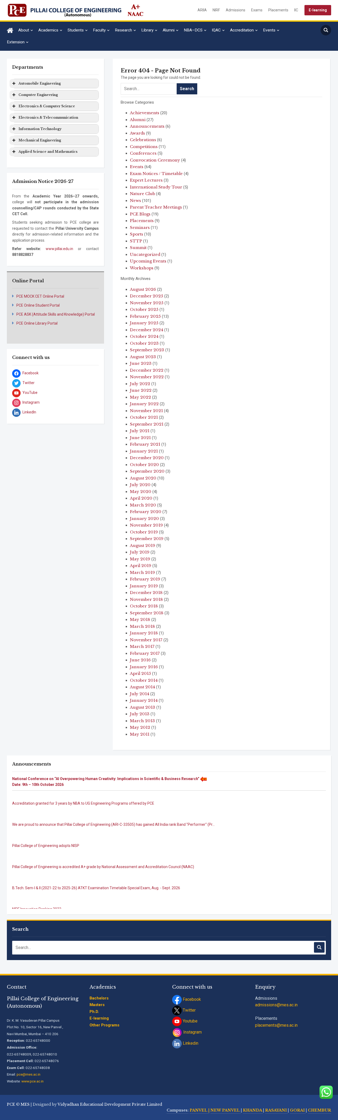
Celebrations (143, 139)
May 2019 (140, 558)
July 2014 (139, 693)
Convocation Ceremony (155, 160)
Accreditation (242, 30)
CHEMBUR (319, 1110)
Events (269, 30)
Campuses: (178, 1110)
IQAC (216, 30)
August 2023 (143, 356)
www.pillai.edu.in (59, 249)
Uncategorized (145, 254)
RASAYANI (276, 1110)
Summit (138, 247)
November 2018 (146, 599)
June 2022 (141, 390)
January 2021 (144, 451)
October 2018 (144, 606)
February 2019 (145, 579)
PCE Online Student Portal (38, 305)
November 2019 (146, 525)
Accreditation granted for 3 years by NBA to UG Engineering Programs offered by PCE (83, 795)
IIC (296, 10)
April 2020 (141, 498)
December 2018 (146, 592)
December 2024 (146, 329)
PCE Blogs (140, 213)
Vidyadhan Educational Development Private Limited (110, 1104)
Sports (136, 234)
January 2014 (144, 700)
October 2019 (144, 531)
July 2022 (140, 383)
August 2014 (142, 686)
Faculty (99, 30)
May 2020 (140, 491)
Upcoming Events (148, 261)
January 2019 (144, 585)
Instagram (192, 1032)
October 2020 (144, 464)
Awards (137, 133)
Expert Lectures (146, 180)
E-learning (318, 10)
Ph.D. (94, 1011)
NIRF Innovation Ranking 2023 (36, 901)
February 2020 (145, 511)
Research (123, 30)
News (135, 200)
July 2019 (139, 552)
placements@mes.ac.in (276, 1025)
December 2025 (146, 295)
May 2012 (140, 727)
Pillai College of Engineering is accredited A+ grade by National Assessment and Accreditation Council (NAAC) (103, 859)
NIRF (216, 10)
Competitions (144, 146)
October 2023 (144, 343)
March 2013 (142, 720)
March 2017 (142, 646)
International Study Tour (156, 187)
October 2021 (144, 417)
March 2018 (142, 626)
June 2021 (140, 437)
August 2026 (143, 289)
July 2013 (139, 713)
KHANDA (253, 1110)
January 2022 (144, 403)
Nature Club (142, 193)
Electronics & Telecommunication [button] (48, 117)
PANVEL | (199, 1110)
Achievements (144, 112)
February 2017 (145, 653)
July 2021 (139, 430)
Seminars (140, 227)
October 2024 (144, 336)
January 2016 (144, 666)
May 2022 (140, 397)
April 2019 (140, 565)
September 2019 (146, 538)
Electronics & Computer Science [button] (46, 106)
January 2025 (144, 322)
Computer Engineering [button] (38, 95)
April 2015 (140, 673)
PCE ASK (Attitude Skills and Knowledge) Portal (55, 314)
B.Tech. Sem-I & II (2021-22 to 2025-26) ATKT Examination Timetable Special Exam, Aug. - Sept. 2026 (96, 880)
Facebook (191, 999)
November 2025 (146, 302)
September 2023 (147, 349)
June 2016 (140, 659)
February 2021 (145, 444)
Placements (278, 10)
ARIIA (202, 10)
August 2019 (142, 545)
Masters (97, 1004)
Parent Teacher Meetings (156, 207)
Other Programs (104, 1025)
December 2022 (146, 370)
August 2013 (142, 707)
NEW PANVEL (225, 1110)
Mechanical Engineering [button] (39, 140)
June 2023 (141, 363)
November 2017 (146, 639)
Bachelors (99, 998)
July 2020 (140, 484)
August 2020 (143, 478)
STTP (136, 240)
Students (76, 30)
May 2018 (140, 619)
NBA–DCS (193, 30)
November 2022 (147, 376)
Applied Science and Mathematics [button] (47, 152)
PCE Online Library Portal (37, 323)
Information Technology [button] (40, 129)
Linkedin (190, 1043)
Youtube (190, 1021)
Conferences (143, 153)
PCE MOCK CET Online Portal (40, 296)
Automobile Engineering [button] (39, 83)
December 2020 (147, 457)
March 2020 (143, 505)
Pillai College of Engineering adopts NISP (45, 838)
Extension (16, 42)
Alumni (169, 30)
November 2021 (146, 410)
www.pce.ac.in (32, 1081)
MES (25, 1104)
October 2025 (144, 309)
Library (147, 30)
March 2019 (142, 572)
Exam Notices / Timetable (156, 173)
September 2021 (146, 424)
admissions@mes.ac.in (276, 1004)
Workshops (141, 267)
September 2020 (147, 471)
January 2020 (144, 518)
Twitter (189, 1010)
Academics (48, 30)
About (23, 30)
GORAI (298, 1110)
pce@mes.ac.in (28, 1074)
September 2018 (146, 612)
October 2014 (144, 680)
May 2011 (139, 734)
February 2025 (145, 316)
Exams (256, 10)
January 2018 (144, 632)
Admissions (235, 10)
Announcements (147, 126)
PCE (11, 1104)
